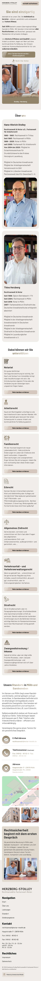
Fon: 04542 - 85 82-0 (10, 935)
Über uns (5, 906)
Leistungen (6, 910)
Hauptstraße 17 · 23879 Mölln (12, 931)
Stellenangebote (8, 918)
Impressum (6, 957)
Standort (5, 914)
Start (4, 902)
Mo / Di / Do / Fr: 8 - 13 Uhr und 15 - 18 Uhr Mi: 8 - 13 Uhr (12, 945)
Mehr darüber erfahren (20, 392)
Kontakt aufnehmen (30, 3)
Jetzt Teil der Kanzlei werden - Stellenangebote (19, 54)
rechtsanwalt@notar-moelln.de (13, 928)
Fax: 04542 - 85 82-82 (10, 939)
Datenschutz (7, 961)
